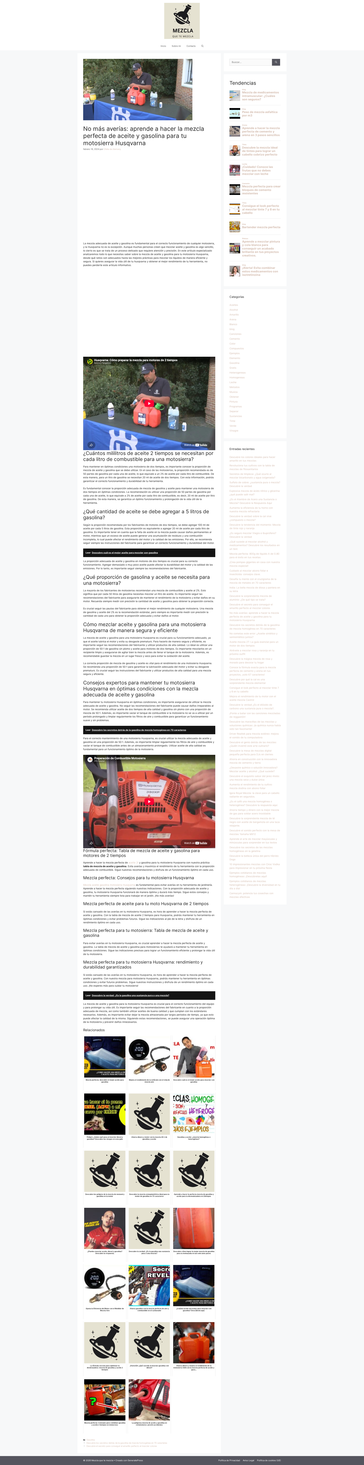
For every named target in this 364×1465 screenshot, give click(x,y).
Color (232, 343)
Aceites (233, 305)
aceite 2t (133, 862)
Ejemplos (234, 353)
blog (231, 329)
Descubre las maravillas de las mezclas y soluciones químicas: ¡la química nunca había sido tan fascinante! (255, 725)
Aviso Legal (248, 1460)
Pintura (233, 401)
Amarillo (234, 314)
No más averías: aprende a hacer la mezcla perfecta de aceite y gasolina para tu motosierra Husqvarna (254, 617)
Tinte (232, 421)
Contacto (191, 46)
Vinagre (233, 430)
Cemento (234, 338)
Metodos (234, 387)
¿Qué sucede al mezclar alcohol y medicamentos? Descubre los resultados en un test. (254, 545)
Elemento (234, 358)
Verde (232, 425)
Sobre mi (176, 46)
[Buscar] (276, 62)
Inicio (163, 46)
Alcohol (233, 309)
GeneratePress (135, 1460)
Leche (232, 382)
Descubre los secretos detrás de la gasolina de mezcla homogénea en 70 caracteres (126, 1443)
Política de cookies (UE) (269, 1460)
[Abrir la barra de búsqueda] (202, 46)
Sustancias (235, 416)
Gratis (232, 367)
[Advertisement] (149, 175)
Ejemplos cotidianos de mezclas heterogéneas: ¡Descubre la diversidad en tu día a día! (254, 885)
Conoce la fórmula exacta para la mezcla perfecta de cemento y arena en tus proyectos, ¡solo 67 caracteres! (252, 671)
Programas (235, 406)
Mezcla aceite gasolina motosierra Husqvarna (109, 884)
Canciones (235, 334)
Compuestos (236, 348)
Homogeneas (237, 377)
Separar (233, 411)
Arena (232, 319)
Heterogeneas (237, 372)
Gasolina (90, 1440)
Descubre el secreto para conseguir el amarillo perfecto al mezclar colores (121, 1446)
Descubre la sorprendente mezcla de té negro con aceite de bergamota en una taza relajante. (254, 822)
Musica (233, 392)
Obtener (234, 396)
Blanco (233, 324)
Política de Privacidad (229, 1460)
